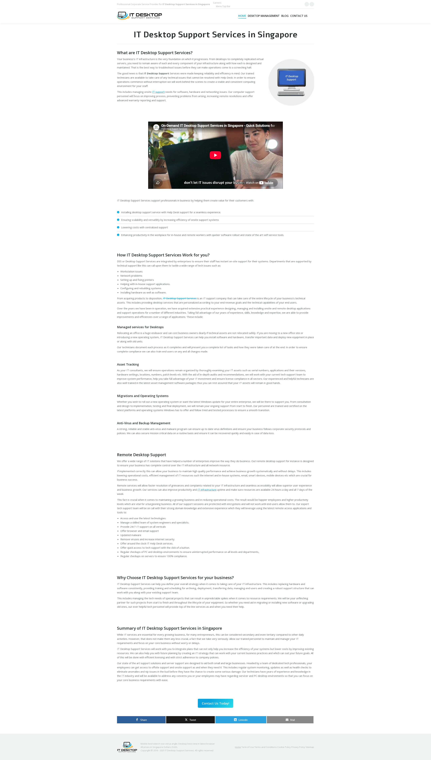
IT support (158, 91)
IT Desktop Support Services (179, 298)
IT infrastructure (207, 489)
